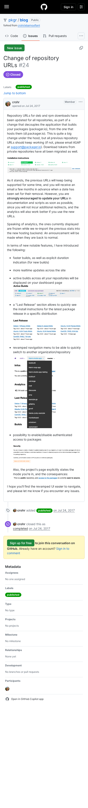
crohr (15, 102)
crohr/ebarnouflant (29, 25)
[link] (19, 510)
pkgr (13, 20)
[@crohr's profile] (7, 103)
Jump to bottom (14, 93)
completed (20, 528)
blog (24, 20)
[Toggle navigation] (6, 6)
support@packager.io (26, 147)
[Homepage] (44, 6)
